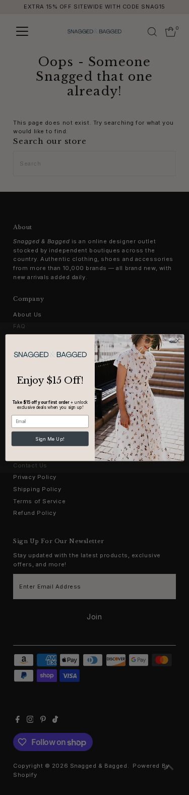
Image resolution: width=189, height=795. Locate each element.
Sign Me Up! (50, 438)
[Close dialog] (177, 340)
